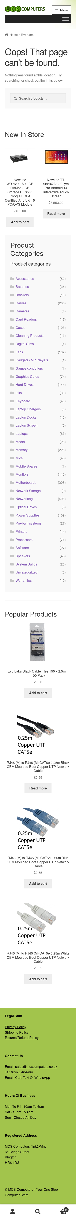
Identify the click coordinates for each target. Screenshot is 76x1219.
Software (22, 547)
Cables (21, 303)
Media (20, 441)
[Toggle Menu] (65, 19)
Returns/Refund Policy (22, 1037)
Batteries (22, 286)
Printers (21, 531)
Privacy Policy (15, 1026)
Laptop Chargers (28, 409)
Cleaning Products (29, 335)
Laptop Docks (26, 417)
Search (38, 1212)
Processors (24, 539)
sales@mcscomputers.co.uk (36, 1066)
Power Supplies (27, 515)
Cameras (22, 311)
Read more (56, 213)
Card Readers (26, 319)
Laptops (22, 433)
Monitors (22, 474)
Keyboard (23, 401)
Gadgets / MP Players (32, 360)
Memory (22, 449)
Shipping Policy (16, 1032)
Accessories (25, 278)
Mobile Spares (26, 466)
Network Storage (28, 490)
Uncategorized (27, 572)
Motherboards (26, 482)
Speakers (23, 555)
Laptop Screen (27, 425)
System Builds (26, 564)
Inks (19, 392)
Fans (19, 352)
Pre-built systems (28, 523)
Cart (59, 1208)
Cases (20, 327)
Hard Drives (25, 384)
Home (14, 35)
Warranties (24, 580)
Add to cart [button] (20, 221)
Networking (24, 498)
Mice (19, 458)
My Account (12, 1212)
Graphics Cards (27, 376)
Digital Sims (25, 343)
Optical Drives (26, 506)
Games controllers (29, 368)
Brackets (22, 294)
